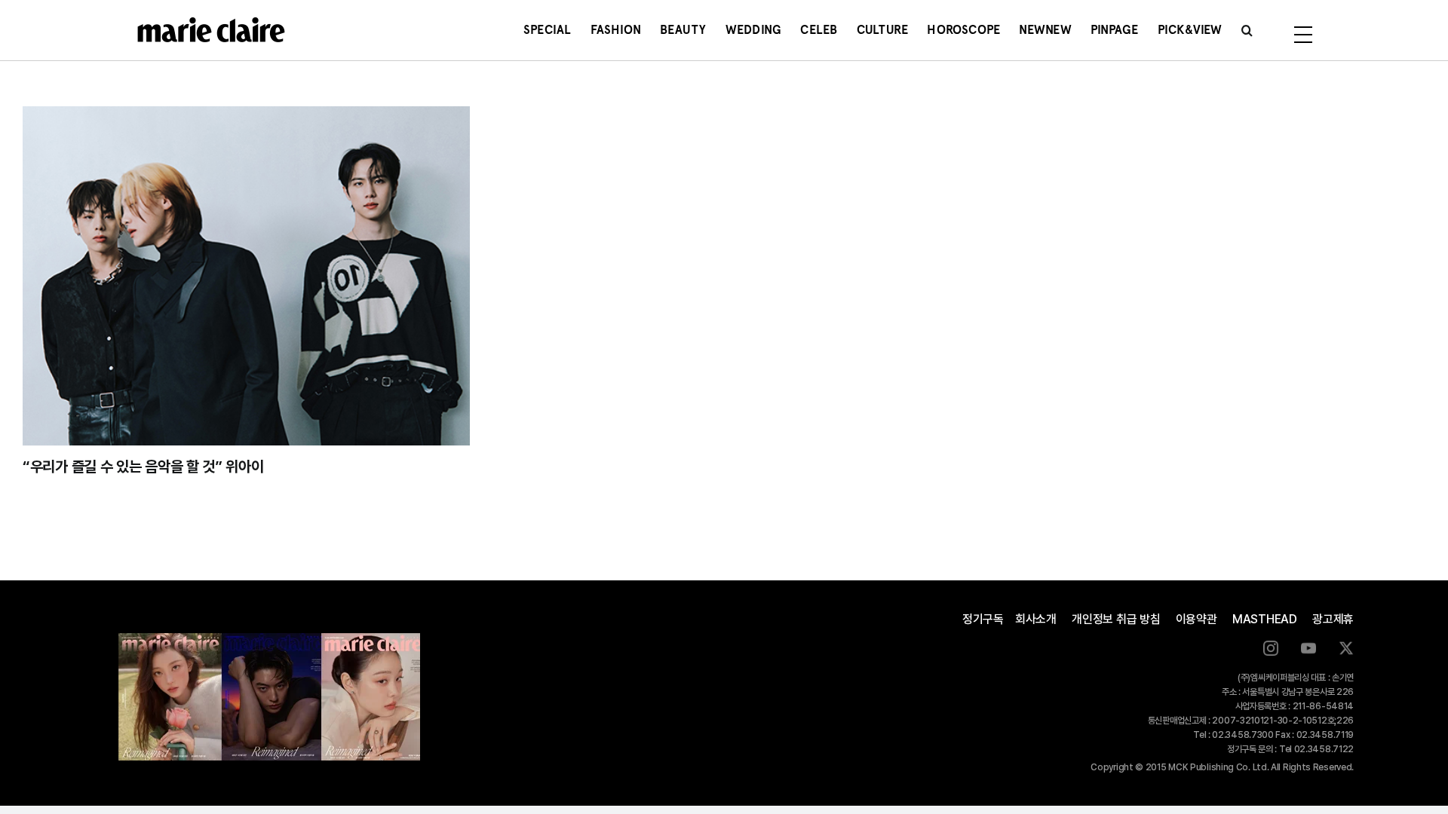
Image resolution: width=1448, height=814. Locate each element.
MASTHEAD (1264, 619)
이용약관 (1196, 619)
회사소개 (1036, 619)
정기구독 (983, 619)
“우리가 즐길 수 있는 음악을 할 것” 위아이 (143, 466)
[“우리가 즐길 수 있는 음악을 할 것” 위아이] (246, 275)
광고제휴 (1333, 619)
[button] (1247, 30)
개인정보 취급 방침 (1116, 619)
